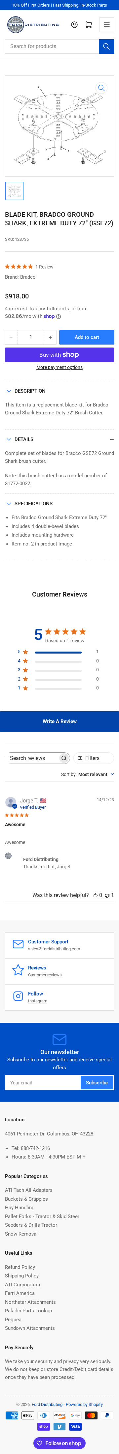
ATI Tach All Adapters (29, 1190)
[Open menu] (106, 24)
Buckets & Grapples (26, 1199)
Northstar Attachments (30, 1302)
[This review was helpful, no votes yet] (95, 895)
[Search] (106, 46)
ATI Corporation (22, 1285)
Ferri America (20, 1293)
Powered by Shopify (84, 1404)
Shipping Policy (22, 1276)
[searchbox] (31, 758)
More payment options (59, 367)
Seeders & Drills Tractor (31, 1225)
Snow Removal (21, 1234)
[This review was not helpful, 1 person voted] (107, 895)
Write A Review (60, 721)
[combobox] (59, 46)
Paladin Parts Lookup (28, 1311)
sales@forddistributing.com (54, 948)
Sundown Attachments (30, 1328)
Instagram (37, 1000)
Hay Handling (19, 1208)
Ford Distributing (47, 1404)
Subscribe (97, 1083)
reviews (54, 974)
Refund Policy (20, 1267)
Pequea (13, 1320)
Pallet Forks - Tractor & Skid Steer (42, 1216)
